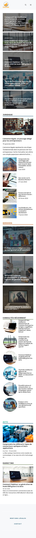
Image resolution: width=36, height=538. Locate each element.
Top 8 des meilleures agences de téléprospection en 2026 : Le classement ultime (18, 83)
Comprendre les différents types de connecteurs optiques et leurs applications (17, 446)
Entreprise (9, 38)
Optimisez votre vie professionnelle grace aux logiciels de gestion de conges (17, 277)
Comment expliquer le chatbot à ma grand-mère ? (18, 308)
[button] (25, 5)
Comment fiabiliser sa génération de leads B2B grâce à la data (18, 64)
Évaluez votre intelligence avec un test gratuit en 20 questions (17, 249)
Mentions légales (18, 518)
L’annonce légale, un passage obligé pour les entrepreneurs (17, 140)
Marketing (8, 59)
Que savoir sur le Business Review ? (24, 178)
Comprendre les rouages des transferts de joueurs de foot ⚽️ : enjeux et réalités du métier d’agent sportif (18, 44)
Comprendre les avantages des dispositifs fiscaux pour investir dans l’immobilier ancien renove (24, 163)
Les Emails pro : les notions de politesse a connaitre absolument (25, 210)
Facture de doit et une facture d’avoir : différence (25, 194)
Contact (18, 524)
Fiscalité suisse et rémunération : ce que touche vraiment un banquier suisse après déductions (18, 102)
